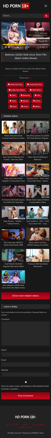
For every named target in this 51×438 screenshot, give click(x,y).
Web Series (36, 90)
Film (38, 95)
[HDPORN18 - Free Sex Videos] (21, 6)
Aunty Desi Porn (36, 84)
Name (4, 350)
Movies (25, 101)
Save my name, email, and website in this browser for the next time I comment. (25, 387)
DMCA (26, 425)
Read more (24, 78)
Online (37, 101)
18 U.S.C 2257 (12, 425)
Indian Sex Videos (18, 90)
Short (14, 106)
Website (4, 370)
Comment (5, 319)
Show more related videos (25, 295)
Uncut (25, 106)
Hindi (14, 101)
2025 (14, 95)
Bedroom (26, 95)
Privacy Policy (39, 425)
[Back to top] (43, 431)
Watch (37, 106)
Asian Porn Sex (16, 84)
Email (4, 360)
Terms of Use (25, 428)
